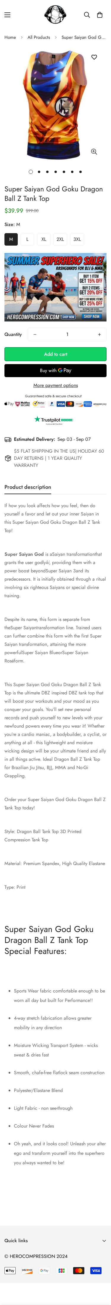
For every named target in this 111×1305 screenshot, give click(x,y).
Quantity (13, 334)
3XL (77, 239)
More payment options (55, 385)
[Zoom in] (94, 151)
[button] (100, 15)
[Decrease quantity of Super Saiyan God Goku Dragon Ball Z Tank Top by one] (35, 334)
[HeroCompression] (55, 15)
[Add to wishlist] (94, 57)
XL (43, 239)
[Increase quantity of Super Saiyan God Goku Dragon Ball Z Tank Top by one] (99, 334)
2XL (60, 239)
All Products (39, 37)
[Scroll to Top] (100, 1274)
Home (10, 37)
